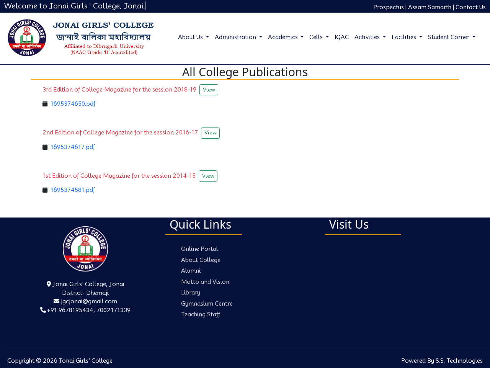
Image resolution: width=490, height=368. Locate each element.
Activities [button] (367, 37)
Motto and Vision (205, 281)
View (209, 90)
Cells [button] (316, 37)
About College (200, 260)
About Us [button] (191, 37)
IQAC (342, 37)
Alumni (191, 270)
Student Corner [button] (449, 37)
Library (190, 292)
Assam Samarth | (431, 7)
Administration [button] (236, 37)
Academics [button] (283, 37)
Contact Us (471, 7)
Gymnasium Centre (207, 303)
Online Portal (199, 248)
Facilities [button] (405, 37)
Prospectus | (390, 7)
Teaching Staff (200, 314)
